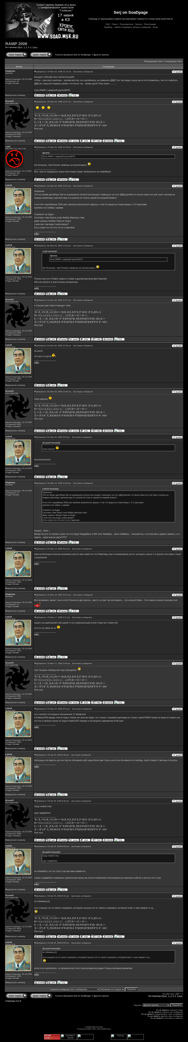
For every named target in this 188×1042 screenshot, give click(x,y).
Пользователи (126, 24)
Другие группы (101, 55)
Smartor (100, 1027)
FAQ (108, 24)
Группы (138, 24)
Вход (155, 27)
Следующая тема (173, 61)
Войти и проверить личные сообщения (133, 27)
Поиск (115, 24)
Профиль (108, 27)
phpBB (88, 1029)
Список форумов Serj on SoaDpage (73, 55)
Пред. (20, 47)
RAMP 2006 (16, 43)
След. (35, 47)
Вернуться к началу (15, 95)
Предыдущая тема (153, 61)
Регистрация (150, 24)
